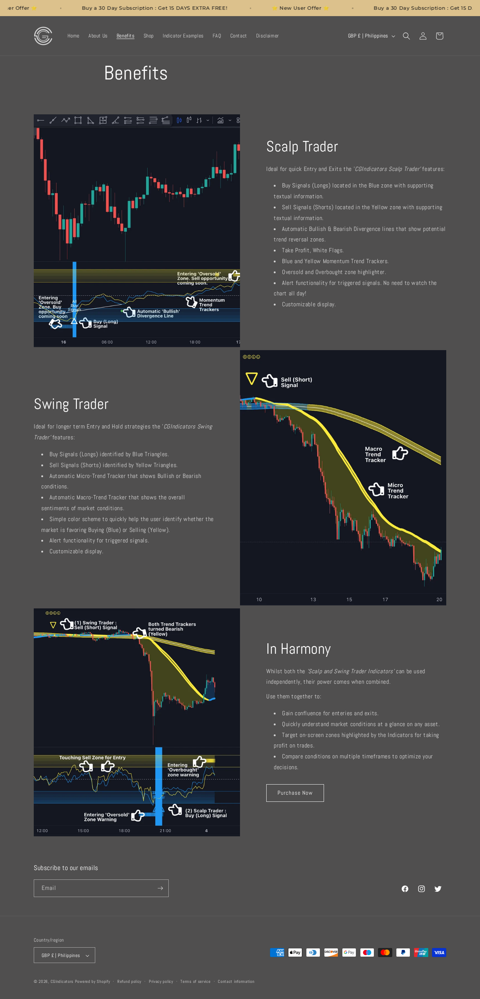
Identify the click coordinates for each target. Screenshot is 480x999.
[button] (406, 36)
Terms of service (195, 981)
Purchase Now (295, 792)
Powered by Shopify (92, 981)
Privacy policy (161, 981)
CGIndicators (62, 981)
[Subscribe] (160, 888)
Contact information (236, 981)
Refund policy (129, 981)
